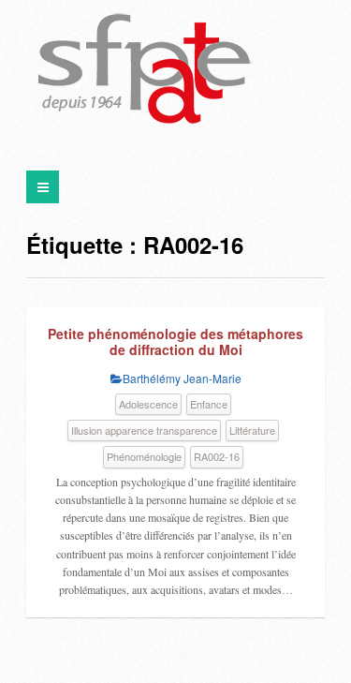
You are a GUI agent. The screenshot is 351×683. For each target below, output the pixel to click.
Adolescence (148, 403)
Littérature (252, 430)
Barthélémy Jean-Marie (182, 378)
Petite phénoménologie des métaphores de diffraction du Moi (175, 342)
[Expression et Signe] (145, 70)
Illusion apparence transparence (144, 430)
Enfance (208, 403)
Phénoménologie (144, 456)
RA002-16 (217, 456)
